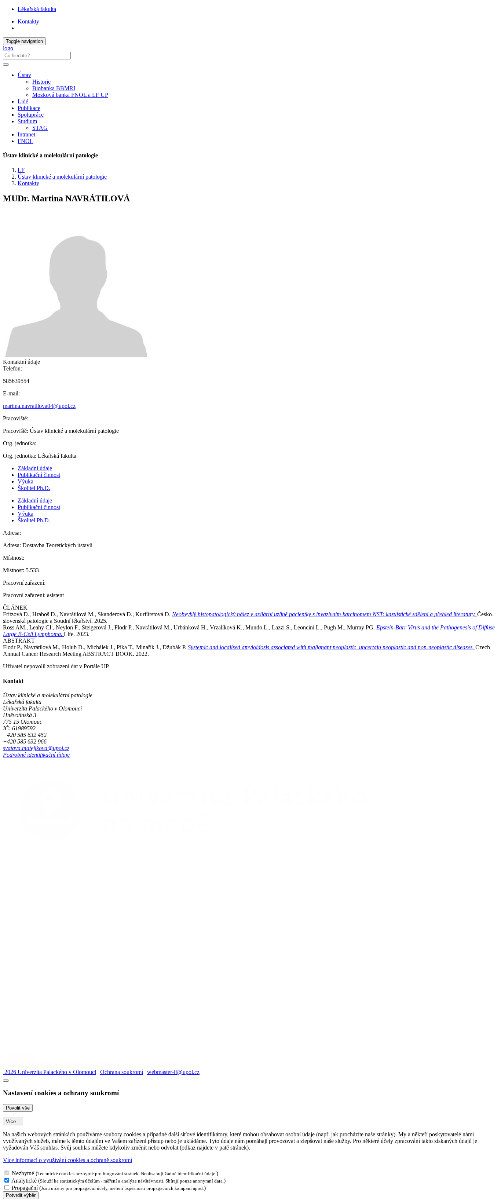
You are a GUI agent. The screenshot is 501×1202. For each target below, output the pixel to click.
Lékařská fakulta (37, 9)
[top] (6, 1080)
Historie (41, 81)
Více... (13, 1121)
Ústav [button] (24, 75)
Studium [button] (27, 121)
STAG (40, 128)
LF (21, 170)
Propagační (25, 1188)
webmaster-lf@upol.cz (173, 1072)
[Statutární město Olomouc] (19, 1065)
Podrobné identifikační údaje (36, 755)
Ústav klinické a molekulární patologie (62, 176)
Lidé (23, 101)
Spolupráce (31, 115)
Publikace (29, 108)
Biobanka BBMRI (53, 88)
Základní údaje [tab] (35, 468)
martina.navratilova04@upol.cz (39, 406)
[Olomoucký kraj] (28, 1046)
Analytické (24, 1180)
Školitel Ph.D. (34, 488)
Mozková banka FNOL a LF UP (70, 95)
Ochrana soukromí (121, 1072)
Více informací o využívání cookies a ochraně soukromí (67, 1160)
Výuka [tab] (25, 481)
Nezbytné (23, 1173)
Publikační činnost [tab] (39, 475)
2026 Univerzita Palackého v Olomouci (49, 1072)
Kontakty (28, 21)
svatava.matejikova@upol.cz (36, 748)
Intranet (26, 134)
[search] (6, 64)
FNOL (25, 141)
